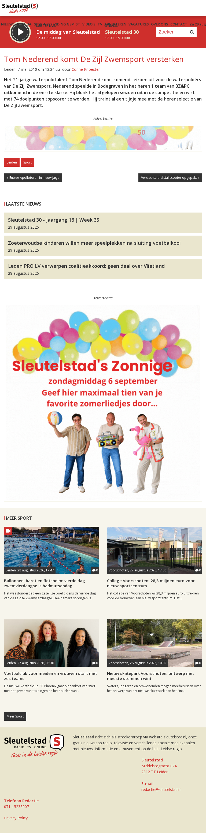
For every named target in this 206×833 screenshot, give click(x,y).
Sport (27, 162)
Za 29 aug (197, 24)
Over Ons (159, 24)
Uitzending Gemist (62, 24)
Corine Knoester (86, 69)
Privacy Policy (16, 817)
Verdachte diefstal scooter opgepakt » (170, 177)
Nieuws (8, 24)
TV (100, 24)
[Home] (20, 6)
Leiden (12, 162)
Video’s (88, 24)
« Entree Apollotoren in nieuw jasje (33, 177)
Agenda (24, 24)
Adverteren (115, 24)
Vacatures (138, 24)
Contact (178, 24)
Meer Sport (15, 716)
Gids (38, 24)
